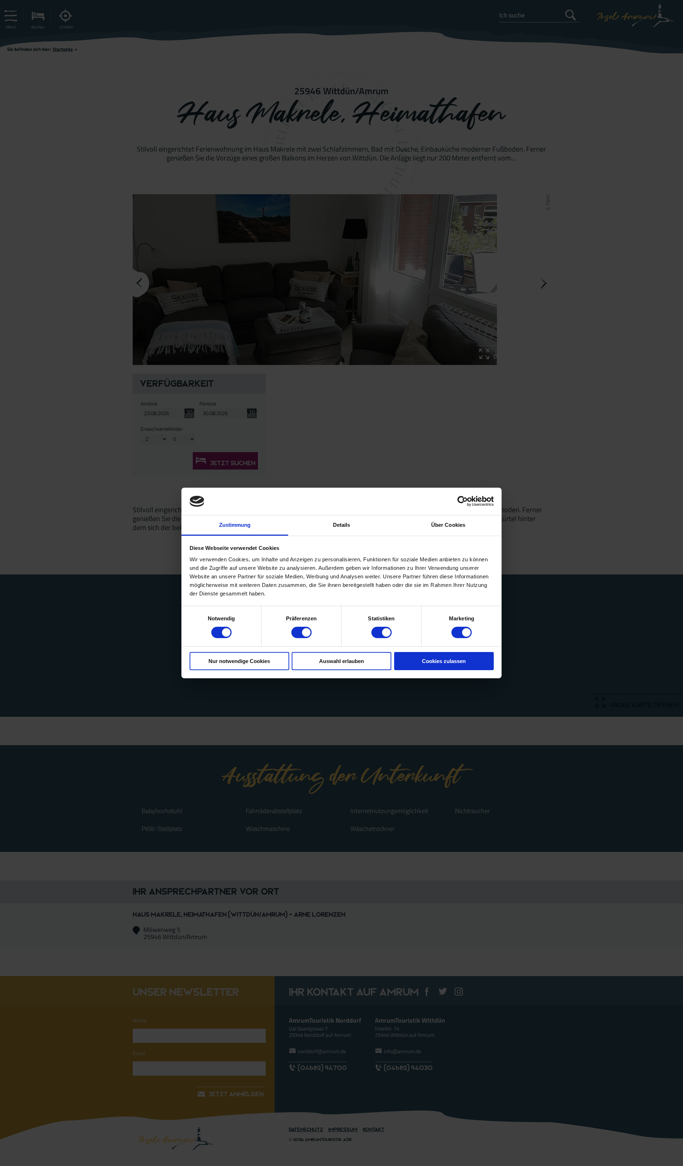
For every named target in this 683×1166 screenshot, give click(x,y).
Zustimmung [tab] (235, 525)
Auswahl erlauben (341, 661)
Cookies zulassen (444, 661)
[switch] (301, 632)
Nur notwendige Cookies (239, 661)
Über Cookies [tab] (448, 525)
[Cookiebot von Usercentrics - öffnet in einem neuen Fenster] (462, 501)
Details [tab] (341, 525)
